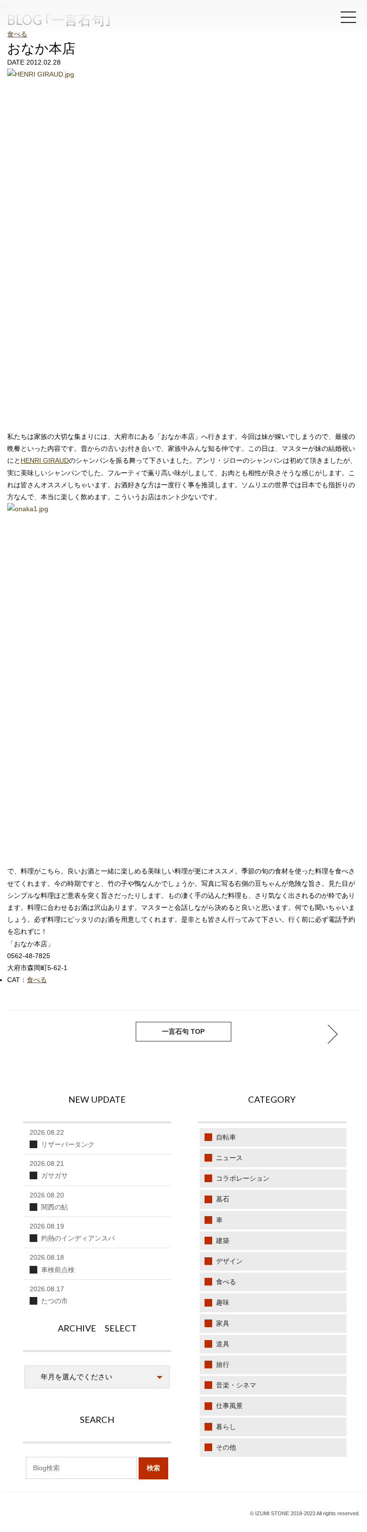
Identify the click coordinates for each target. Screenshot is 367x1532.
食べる (17, 34)
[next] (34, 1034)
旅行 (222, 1364)
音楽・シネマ (236, 1385)
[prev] (332, 1034)
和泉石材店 (67, 20)
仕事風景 (229, 1405)
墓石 (222, 1199)
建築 (222, 1240)
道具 (222, 1344)
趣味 (222, 1302)
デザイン (229, 1261)
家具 (222, 1323)
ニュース (229, 1158)
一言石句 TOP (183, 1031)
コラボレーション (243, 1178)
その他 (226, 1447)
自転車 (226, 1137)
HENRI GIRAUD (45, 460)
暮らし (226, 1427)
